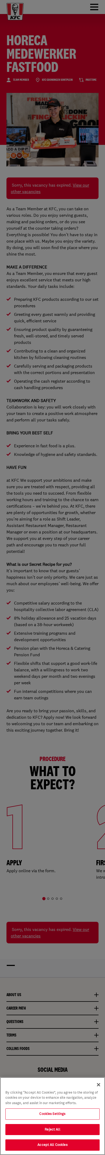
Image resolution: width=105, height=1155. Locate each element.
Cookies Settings (52, 1114)
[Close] (98, 1085)
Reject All (52, 1129)
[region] (52, 1116)
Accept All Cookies (52, 1145)
